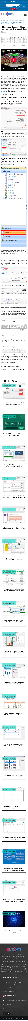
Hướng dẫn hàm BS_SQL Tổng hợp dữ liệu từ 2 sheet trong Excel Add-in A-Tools (14, 807)
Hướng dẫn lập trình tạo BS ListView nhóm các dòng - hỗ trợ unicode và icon (14, 745)
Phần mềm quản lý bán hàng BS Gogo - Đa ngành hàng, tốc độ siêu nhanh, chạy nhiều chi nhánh (14, 651)
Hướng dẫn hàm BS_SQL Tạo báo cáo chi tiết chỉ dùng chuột (14, 838)
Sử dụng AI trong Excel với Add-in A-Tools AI (14, 931)
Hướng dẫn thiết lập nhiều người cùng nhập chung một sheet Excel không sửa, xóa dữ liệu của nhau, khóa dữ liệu (14, 589)
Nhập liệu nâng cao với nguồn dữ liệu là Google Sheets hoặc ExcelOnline (14, 403)
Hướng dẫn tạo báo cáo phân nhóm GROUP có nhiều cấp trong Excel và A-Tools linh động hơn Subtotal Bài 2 (14, 714)
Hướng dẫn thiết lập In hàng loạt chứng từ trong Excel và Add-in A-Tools (14, 620)
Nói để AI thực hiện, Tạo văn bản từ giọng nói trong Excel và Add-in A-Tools (14, 900)
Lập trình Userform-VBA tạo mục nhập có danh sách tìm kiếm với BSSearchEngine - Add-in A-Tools (14, 527)
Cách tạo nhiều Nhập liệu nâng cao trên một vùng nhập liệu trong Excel (14, 465)
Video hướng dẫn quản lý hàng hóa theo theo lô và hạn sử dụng (13, 22)
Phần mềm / (6, 20)
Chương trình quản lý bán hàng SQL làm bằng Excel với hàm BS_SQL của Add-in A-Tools (14, 869)
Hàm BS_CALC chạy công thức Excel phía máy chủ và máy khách (14, 434)
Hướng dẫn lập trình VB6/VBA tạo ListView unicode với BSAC (14, 776)
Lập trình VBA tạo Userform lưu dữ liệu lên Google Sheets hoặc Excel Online (14, 682)
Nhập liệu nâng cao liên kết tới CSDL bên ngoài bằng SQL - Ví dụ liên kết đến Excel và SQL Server (14, 496)
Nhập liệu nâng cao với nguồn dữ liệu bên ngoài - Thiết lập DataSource (14, 558)
